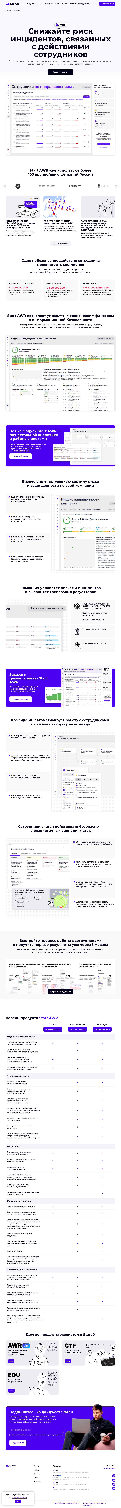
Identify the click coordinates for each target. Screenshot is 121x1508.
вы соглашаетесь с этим (19, 1497)
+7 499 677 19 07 (109, 1466)
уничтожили (59, 292)
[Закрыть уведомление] (33, 1493)
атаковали (99, 290)
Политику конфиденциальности (53, 1435)
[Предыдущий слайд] (4, 186)
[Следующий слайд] (116, 186)
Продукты (17, 10)
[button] (107, 4)
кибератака (25, 290)
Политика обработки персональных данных (66, 1503)
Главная (8, 10)
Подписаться (18, 1443)
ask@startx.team (109, 1468)
